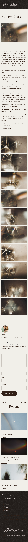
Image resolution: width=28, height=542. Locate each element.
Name (3, 370)
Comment (4, 351)
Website (3, 384)
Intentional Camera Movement (11, 485)
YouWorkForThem (7, 125)
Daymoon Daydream (8, 434)
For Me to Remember (15, 483)
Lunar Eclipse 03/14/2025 (10, 460)
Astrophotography (14, 432)
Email (3, 377)
